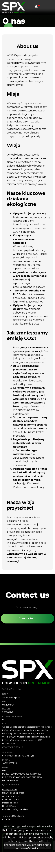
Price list (6, 819)
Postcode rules (10, 802)
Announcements (10, 796)
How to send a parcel (13, 793)
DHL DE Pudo (9, 806)
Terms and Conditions (13, 816)
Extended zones (10, 799)
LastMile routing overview (15, 809)
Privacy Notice (9, 789)
